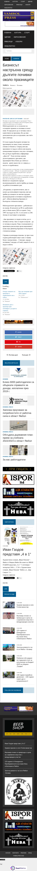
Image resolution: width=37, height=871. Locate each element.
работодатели (7, 88)
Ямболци (19, 4)
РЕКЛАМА (23, 853)
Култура (15, 1)
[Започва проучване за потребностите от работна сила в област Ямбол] (18, 404)
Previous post (13, 355)
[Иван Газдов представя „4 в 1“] (18, 543)
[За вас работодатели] (18, 454)
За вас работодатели (14, 459)
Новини (6, 1)
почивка (19, 85)
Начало (8, 853)
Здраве (30, 1)
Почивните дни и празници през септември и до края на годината (10, 307)
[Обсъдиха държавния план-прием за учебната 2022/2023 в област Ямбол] (18, 429)
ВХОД (30, 853)
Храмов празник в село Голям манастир (18, 748)
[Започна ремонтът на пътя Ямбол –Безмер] (9, 649)
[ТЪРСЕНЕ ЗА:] (18, 51)
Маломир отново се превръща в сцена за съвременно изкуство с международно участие (18, 755)
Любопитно (8, 8)
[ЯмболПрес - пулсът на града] (18, 16)
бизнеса (12, 85)
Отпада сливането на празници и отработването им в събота (9, 294)
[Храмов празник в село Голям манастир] (9, 607)
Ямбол (11, 407)
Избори (27, 4)
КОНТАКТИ (15, 853)
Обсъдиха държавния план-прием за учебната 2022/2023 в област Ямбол (18, 437)
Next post (25, 355)
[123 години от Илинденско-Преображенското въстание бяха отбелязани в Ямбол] (9, 632)
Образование (8, 4)
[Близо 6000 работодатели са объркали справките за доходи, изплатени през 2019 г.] (18, 376)
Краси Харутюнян (16, 118)
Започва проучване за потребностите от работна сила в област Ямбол (17, 413)
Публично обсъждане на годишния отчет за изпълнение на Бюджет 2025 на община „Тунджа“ (25, 662)
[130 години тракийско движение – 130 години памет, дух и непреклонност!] (9, 677)
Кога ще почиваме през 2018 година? (25, 292)
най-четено (9, 522)
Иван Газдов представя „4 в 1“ (15, 743)
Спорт (23, 1)
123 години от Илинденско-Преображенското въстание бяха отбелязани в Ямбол (24, 635)
